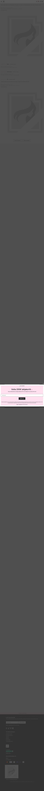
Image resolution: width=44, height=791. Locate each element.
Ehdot (17, 404)
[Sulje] (43, 383)
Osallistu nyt (22, 398)
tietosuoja (20, 404)
